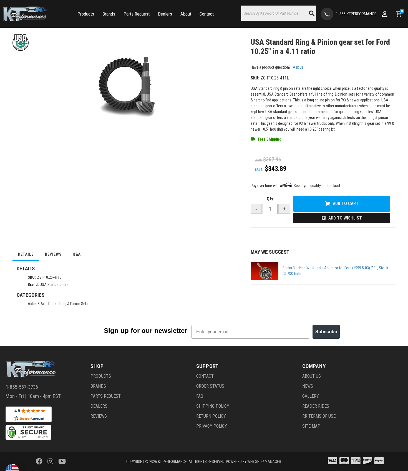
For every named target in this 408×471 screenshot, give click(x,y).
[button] (85, 14)
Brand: (33, 284)
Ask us (298, 67)
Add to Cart (346, 203)
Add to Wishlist (345, 218)
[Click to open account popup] (384, 14)
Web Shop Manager (264, 461)
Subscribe (326, 331)
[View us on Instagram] (50, 461)
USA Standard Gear (55, 284)
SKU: (255, 78)
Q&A (77, 254)
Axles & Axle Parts (42, 303)
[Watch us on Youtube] (62, 461)
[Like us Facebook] (39, 461)
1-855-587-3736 (22, 387)
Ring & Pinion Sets (73, 303)
